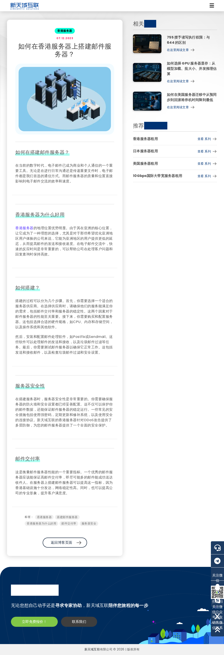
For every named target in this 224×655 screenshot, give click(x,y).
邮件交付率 (68, 523)
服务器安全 (89, 523)
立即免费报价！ (34, 621)
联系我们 (79, 621)
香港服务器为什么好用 (41, 523)
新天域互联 (92, 649)
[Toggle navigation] (212, 5)
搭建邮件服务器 (67, 517)
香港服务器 (24, 228)
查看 (204, 139)
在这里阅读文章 (178, 50)
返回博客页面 (61, 542)
